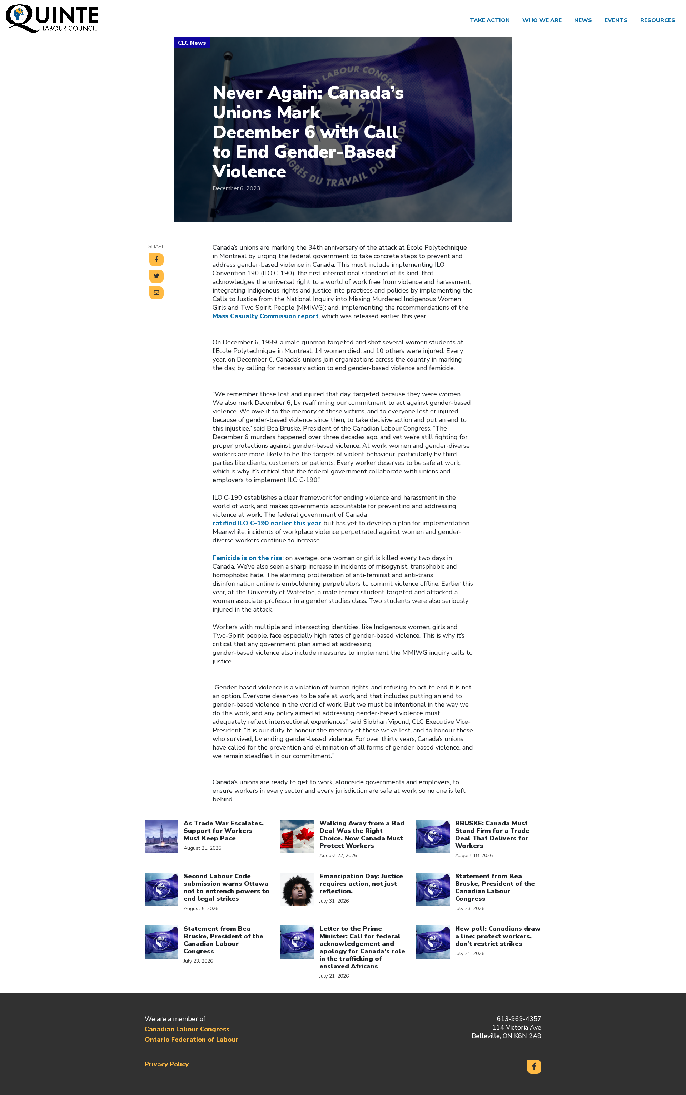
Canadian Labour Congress (187, 1029)
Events (616, 20)
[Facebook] (534, 1067)
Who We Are (542, 20)
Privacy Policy (167, 1064)
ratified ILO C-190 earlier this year (267, 523)
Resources (657, 20)
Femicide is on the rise (248, 558)
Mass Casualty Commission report (266, 316)
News (583, 20)
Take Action (490, 20)
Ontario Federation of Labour (191, 1039)
